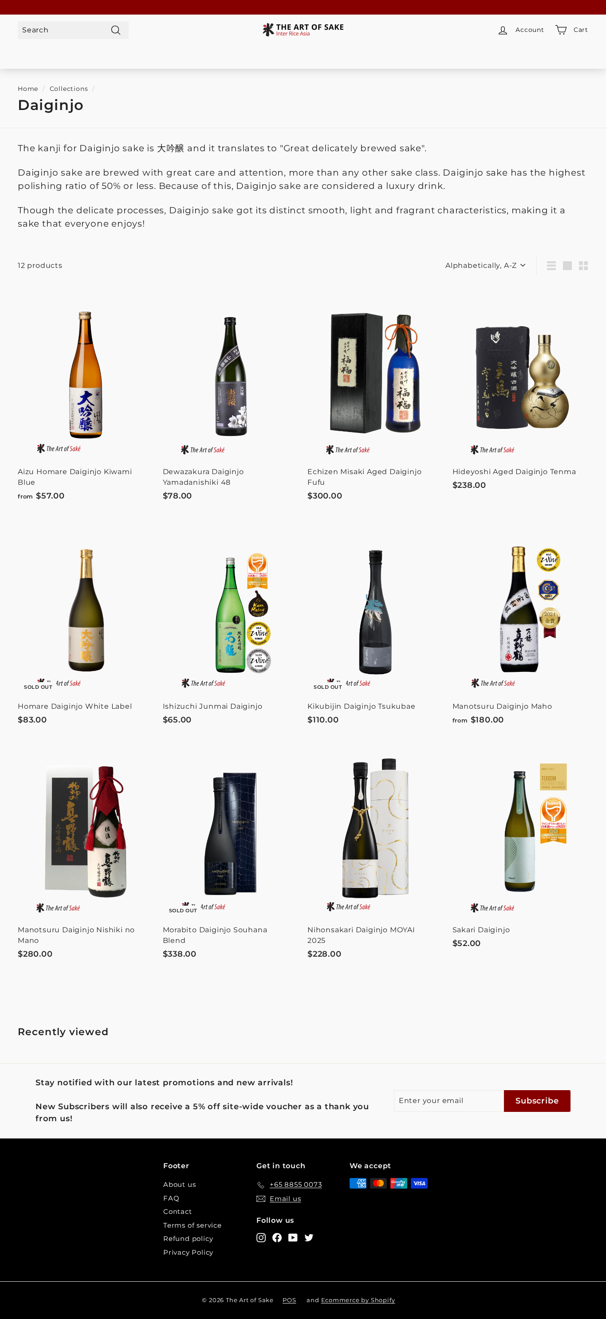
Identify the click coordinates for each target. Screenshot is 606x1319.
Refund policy (188, 1238)
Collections (69, 88)
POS (289, 1299)
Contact (177, 1211)
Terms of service (192, 1225)
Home (28, 88)
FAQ (171, 1198)
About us (179, 1184)
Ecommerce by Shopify (358, 1299)
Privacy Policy (188, 1252)
